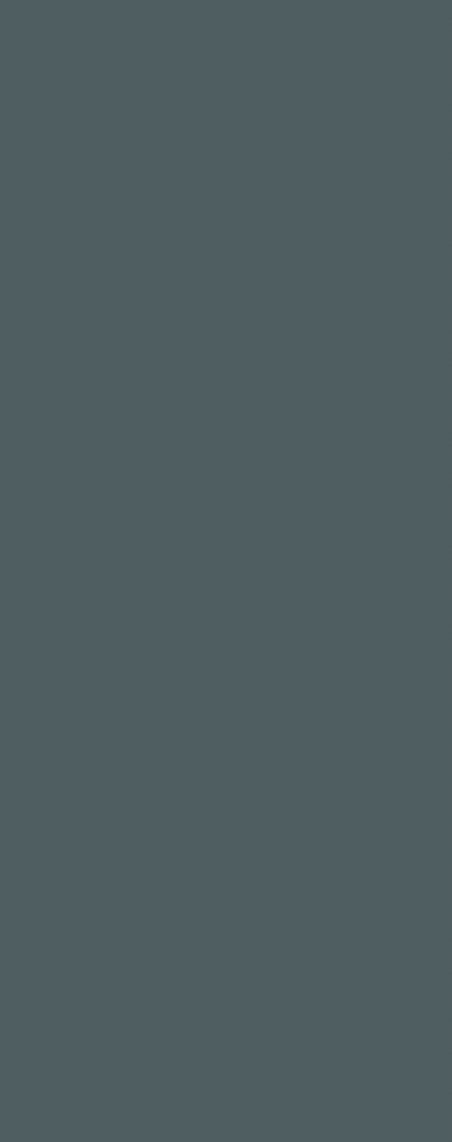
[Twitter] (47, 629)
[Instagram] (30, 629)
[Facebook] (14, 629)
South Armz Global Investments (330, 1036)
